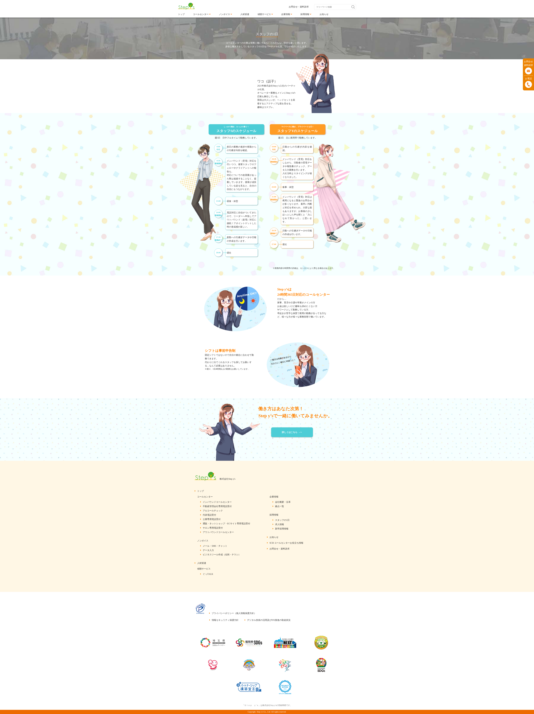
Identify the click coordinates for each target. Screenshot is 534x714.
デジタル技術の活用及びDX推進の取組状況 (269, 620)
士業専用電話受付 (212, 519)
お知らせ (274, 537)
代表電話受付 (209, 515)
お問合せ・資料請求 (299, 7)
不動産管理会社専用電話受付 (217, 506)
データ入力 (208, 550)
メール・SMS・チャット (215, 546)
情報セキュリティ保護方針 (225, 620)
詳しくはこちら (289, 432)
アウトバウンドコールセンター (218, 532)
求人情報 (279, 524)
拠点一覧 (279, 506)
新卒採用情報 (281, 529)
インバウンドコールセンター (217, 502)
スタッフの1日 (282, 520)
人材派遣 (201, 563)
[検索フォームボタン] (354, 7)
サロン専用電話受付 (213, 528)
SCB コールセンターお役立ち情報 (286, 543)
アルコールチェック (213, 510)
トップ (200, 491)
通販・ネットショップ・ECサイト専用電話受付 (226, 523)
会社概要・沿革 (283, 502)
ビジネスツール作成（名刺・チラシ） (222, 554)
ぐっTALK (208, 574)
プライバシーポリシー (234, 613)
